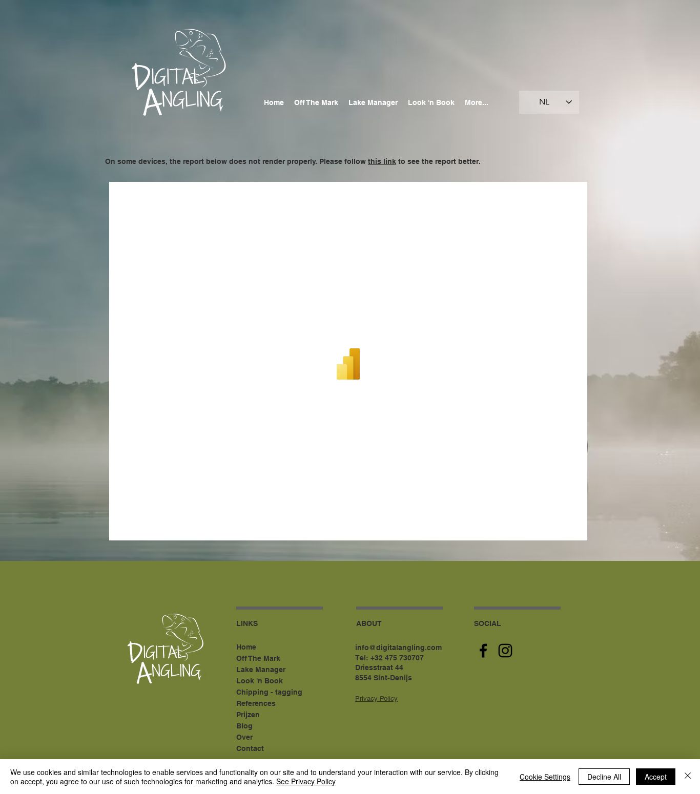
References (256, 703)
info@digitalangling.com (398, 647)
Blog (244, 726)
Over (244, 737)
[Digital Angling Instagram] (505, 650)
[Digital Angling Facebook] (483, 650)
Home (246, 647)
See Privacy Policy (306, 781)
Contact (250, 748)
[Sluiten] (688, 776)
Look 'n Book (259, 681)
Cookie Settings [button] (545, 776)
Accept (656, 776)
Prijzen (248, 715)
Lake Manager (260, 669)
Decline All (604, 776)
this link (382, 161)
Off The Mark (258, 658)
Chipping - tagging (269, 692)
